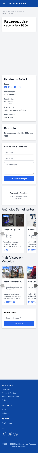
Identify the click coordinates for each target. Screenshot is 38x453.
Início (3, 11)
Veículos (19, 11)
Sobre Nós (6, 390)
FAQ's (4, 400)
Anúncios (5, 413)
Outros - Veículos (7, 13)
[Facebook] (4, 434)
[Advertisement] (19, 53)
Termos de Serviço (9, 393)
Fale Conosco (7, 423)
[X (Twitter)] (16, 434)
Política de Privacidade (10, 397)
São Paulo (11, 11)
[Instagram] (10, 434)
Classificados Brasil (17, 3)
